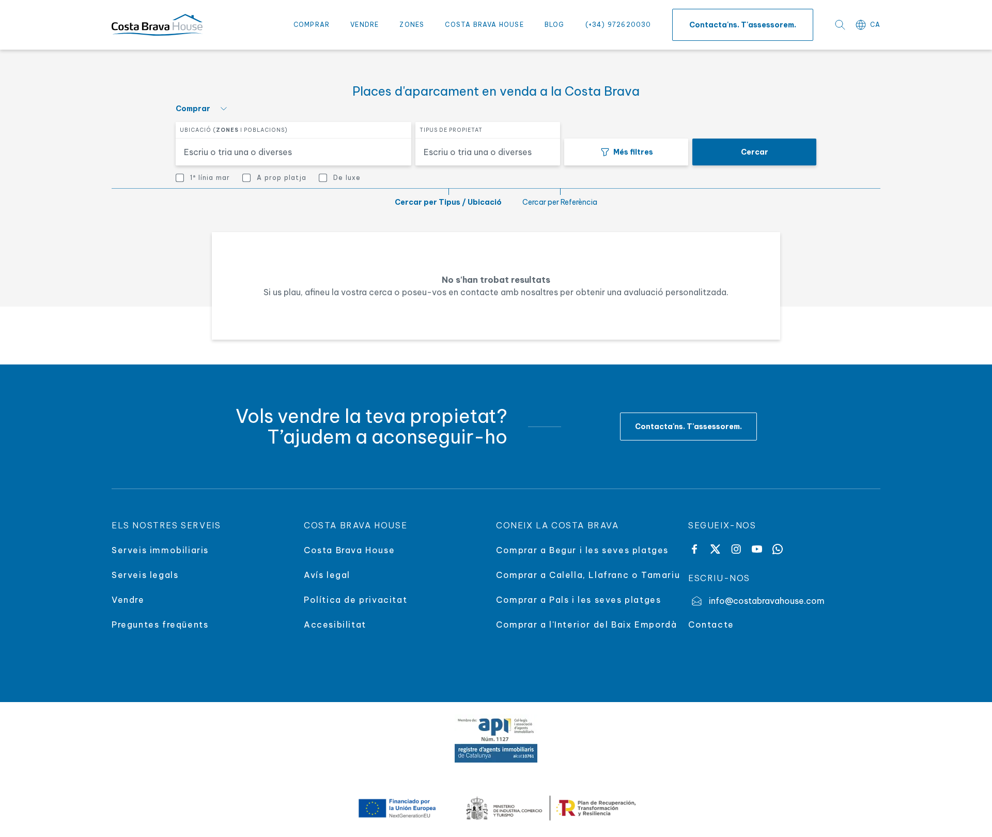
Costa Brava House (484, 24)
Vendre (364, 24)
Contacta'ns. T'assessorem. (742, 24)
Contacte (711, 624)
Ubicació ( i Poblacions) (234, 130)
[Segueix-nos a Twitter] (715, 549)
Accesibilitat (335, 624)
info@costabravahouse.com (767, 601)
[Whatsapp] (777, 549)
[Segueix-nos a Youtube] (757, 549)
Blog (555, 24)
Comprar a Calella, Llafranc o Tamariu (588, 575)
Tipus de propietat (451, 130)
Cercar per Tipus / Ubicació (448, 202)
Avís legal (327, 575)
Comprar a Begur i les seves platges (582, 550)
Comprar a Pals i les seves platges (578, 600)
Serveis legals (145, 575)
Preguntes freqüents (160, 624)
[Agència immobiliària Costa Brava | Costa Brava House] (157, 25)
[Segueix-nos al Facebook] (694, 549)
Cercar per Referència (559, 202)
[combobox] (287, 152)
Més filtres (633, 152)
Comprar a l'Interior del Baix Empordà (586, 624)
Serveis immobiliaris (160, 550)
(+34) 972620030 (618, 24)
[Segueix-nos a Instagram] (736, 549)
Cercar (754, 152)
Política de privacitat (355, 600)
